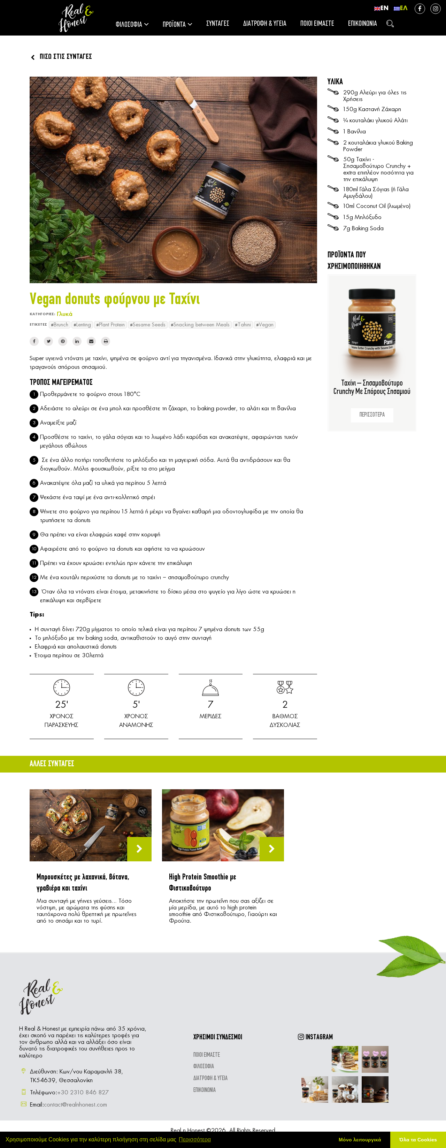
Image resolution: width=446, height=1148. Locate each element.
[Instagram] (435, 9)
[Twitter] (48, 341)
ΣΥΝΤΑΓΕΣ (217, 24)
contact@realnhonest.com (75, 1105)
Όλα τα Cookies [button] (418, 1139)
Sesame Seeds (149, 324)
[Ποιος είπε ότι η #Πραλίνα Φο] (375, 1089)
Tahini (244, 324)
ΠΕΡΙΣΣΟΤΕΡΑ (372, 415)
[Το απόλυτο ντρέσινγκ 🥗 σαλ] (314, 1059)
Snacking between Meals (202, 324)
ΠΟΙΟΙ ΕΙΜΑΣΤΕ (317, 24)
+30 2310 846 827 (83, 1092)
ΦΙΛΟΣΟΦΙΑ (129, 25)
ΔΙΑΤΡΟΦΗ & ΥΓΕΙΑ (264, 24)
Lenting (83, 324)
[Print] (105, 341)
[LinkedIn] (77, 341)
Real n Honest (188, 1130)
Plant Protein (112, 324)
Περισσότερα (195, 1139)
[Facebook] (34, 341)
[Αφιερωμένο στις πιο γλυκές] (375, 1059)
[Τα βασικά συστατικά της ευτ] (345, 1059)
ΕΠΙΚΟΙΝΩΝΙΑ (362, 24)
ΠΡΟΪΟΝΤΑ (174, 25)
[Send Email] (91, 341)
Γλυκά (64, 314)
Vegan (266, 324)
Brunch (61, 324)
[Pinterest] (62, 341)
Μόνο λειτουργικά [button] (360, 1139)
